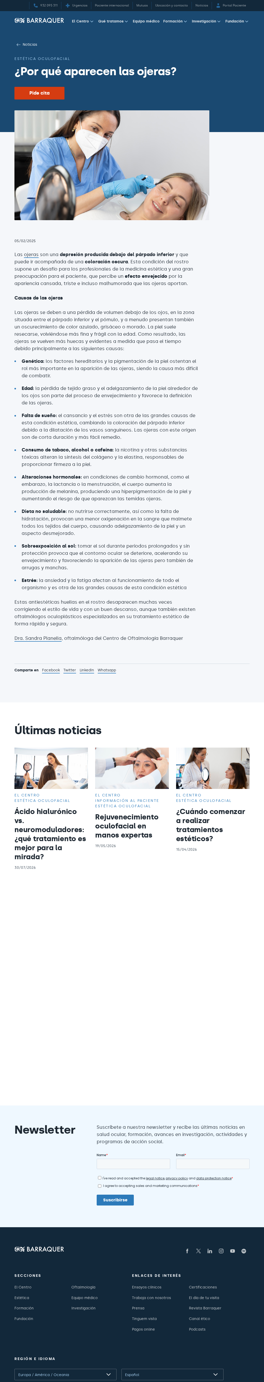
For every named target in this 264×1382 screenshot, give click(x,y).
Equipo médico (146, 21)
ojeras (31, 254)
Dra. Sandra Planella (38, 638)
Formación (173, 21)
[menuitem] (83, 22)
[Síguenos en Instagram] (221, 1251)
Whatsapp (107, 670)
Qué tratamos (110, 21)
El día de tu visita (204, 1297)
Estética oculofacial (42, 58)
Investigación (204, 21)
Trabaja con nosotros (151, 1297)
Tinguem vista (144, 1318)
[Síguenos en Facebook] (187, 1251)
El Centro (80, 21)
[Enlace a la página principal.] (39, 20)
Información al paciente (127, 800)
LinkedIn (87, 670)
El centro (27, 795)
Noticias (30, 44)
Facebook (51, 670)
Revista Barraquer (205, 1308)
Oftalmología (83, 1287)
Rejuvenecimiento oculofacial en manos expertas (126, 825)
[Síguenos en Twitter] (198, 1251)
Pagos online (143, 1329)
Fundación (234, 21)
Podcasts (197, 1329)
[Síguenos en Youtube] (232, 1251)
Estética (21, 1297)
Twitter (69, 670)
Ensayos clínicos (146, 1287)
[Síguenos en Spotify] (244, 1251)
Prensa (138, 1308)
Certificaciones (203, 1287)
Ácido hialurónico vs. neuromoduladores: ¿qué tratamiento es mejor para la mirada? (50, 834)
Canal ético (199, 1318)
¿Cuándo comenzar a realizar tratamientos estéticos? (210, 825)
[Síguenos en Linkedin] (210, 1251)
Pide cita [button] (39, 93)
